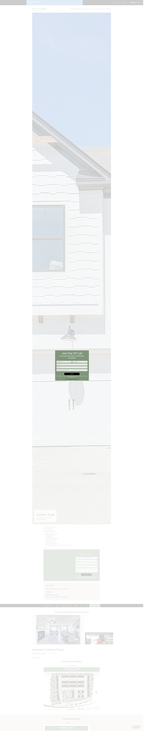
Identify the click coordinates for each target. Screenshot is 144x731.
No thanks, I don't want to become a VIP (72, 379)
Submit (72, 373)
